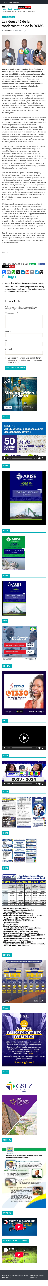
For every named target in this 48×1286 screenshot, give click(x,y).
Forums (4, 2)
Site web (8, 349)
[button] (24, 441)
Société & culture (8, 17)
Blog (10, 2)
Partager (9, 277)
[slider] (22, 458)
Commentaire (11, 313)
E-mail (8, 340)
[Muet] (39, 458)
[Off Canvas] (3, 7)
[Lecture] (5, 458)
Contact (16, 2)
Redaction (7, 31)
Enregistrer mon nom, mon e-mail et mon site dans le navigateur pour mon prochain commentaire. (25, 360)
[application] (24, 441)
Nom (8, 332)
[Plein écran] (43, 458)
